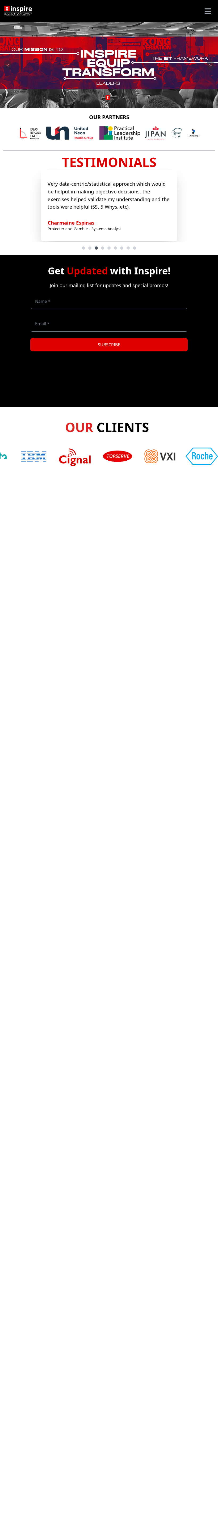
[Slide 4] (102, 248)
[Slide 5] (109, 248)
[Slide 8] (128, 248)
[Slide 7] (121, 248)
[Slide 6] (115, 248)
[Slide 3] (96, 248)
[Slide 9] (134, 248)
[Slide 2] (89, 248)
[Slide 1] (83, 248)
